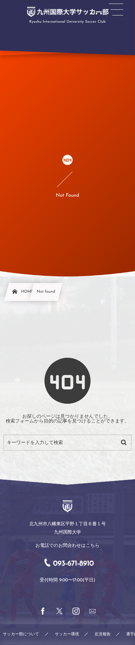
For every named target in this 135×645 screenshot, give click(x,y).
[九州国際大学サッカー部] (67, 11)
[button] (116, 9)
